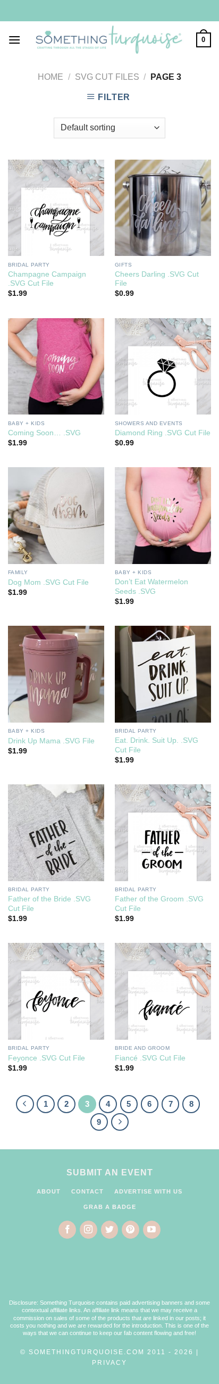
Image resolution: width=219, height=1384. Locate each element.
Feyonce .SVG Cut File (46, 1058)
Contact (87, 1191)
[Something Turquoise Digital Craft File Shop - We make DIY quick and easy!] (108, 39)
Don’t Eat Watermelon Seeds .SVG (151, 586)
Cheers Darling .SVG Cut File (157, 279)
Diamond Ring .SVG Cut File (162, 433)
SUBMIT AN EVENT (109, 1172)
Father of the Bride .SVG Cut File (49, 904)
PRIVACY (109, 1362)
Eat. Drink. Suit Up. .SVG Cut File (156, 745)
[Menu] (14, 40)
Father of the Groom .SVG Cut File (159, 904)
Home (50, 76)
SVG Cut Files (107, 76)
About (49, 1191)
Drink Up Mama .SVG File (51, 741)
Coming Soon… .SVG (44, 433)
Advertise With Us (148, 1191)
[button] (109, 1275)
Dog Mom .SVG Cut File (48, 582)
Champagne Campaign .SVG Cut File (47, 279)
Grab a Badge (109, 1207)
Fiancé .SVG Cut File (150, 1058)
